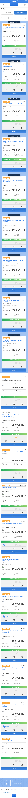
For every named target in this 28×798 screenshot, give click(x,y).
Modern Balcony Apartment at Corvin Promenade (13, 221)
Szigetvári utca (10, 305)
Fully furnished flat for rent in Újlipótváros (10, 560)
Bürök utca (8, 456)
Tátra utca (8, 564)
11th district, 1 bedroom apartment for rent (13, 668)
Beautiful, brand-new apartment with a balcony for (14, 301)
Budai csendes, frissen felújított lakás (12, 452)
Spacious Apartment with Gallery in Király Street (12, 631)
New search (7, 12)
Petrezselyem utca (10, 491)
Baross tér (8, 599)
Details (14, 56)
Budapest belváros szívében (10, 379)
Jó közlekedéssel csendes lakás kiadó (12, 596)
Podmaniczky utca (10, 383)
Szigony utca (9, 145)
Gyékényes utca (10, 265)
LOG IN (14, 4)
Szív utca (8, 106)
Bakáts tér (9, 69)
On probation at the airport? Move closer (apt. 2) (12, 341)
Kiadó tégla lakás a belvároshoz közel (13, 103)
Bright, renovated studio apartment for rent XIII (13, 706)
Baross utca (8, 527)
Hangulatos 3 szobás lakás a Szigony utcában (13, 142)
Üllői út (7, 345)
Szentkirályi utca (9, 420)
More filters (20, 12)
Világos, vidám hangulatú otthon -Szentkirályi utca (12, 415)
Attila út (8, 31)
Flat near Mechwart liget (9, 487)
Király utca (8, 636)
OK (14, 795)
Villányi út (8, 673)
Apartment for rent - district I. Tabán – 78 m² (13, 28)
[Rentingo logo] (14, 1)
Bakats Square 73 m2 (9, 66)
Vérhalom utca (10, 185)
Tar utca (7, 709)
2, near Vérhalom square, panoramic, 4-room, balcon (14, 181)
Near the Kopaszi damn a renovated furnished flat (13, 261)
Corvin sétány (9, 225)
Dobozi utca (8, 744)
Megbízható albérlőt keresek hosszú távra (12, 524)
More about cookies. (5, 792)
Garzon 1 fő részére (7, 741)
